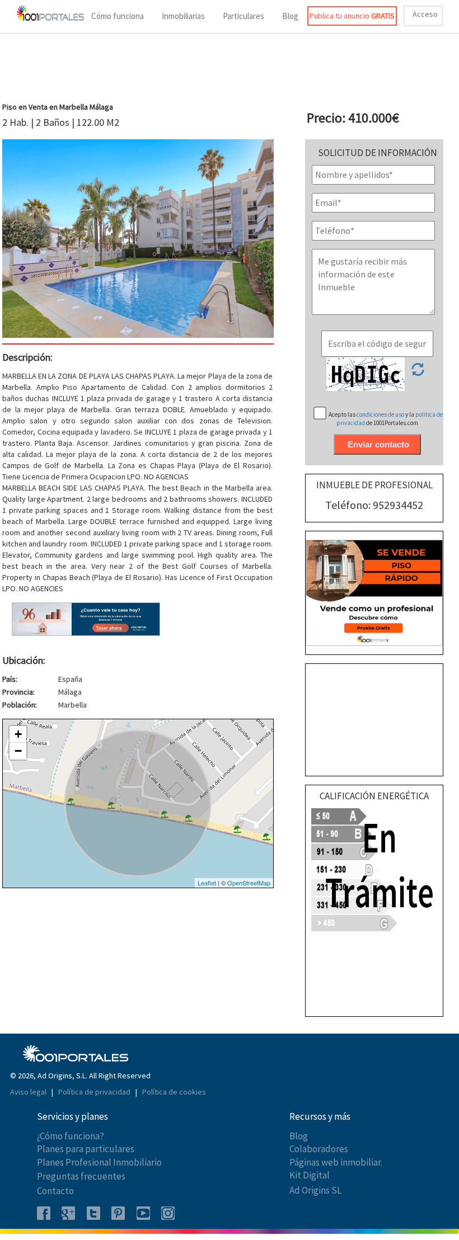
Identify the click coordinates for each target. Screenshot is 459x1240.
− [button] (18, 751)
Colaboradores (318, 1149)
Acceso (425, 14)
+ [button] (18, 734)
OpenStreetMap (248, 882)
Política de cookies (174, 1092)
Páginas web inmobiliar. (335, 1162)
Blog (290, 16)
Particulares (243, 16)
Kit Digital (309, 1175)
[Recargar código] (417, 373)
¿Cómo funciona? (70, 1136)
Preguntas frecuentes (81, 1176)
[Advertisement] (229, 69)
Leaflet (207, 882)
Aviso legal (29, 1092)
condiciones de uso (381, 414)
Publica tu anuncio (352, 16)
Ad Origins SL (315, 1190)
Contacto (55, 1191)
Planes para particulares (85, 1149)
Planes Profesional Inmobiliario (99, 1162)
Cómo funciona (117, 16)
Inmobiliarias (183, 16)
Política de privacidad (95, 1092)
